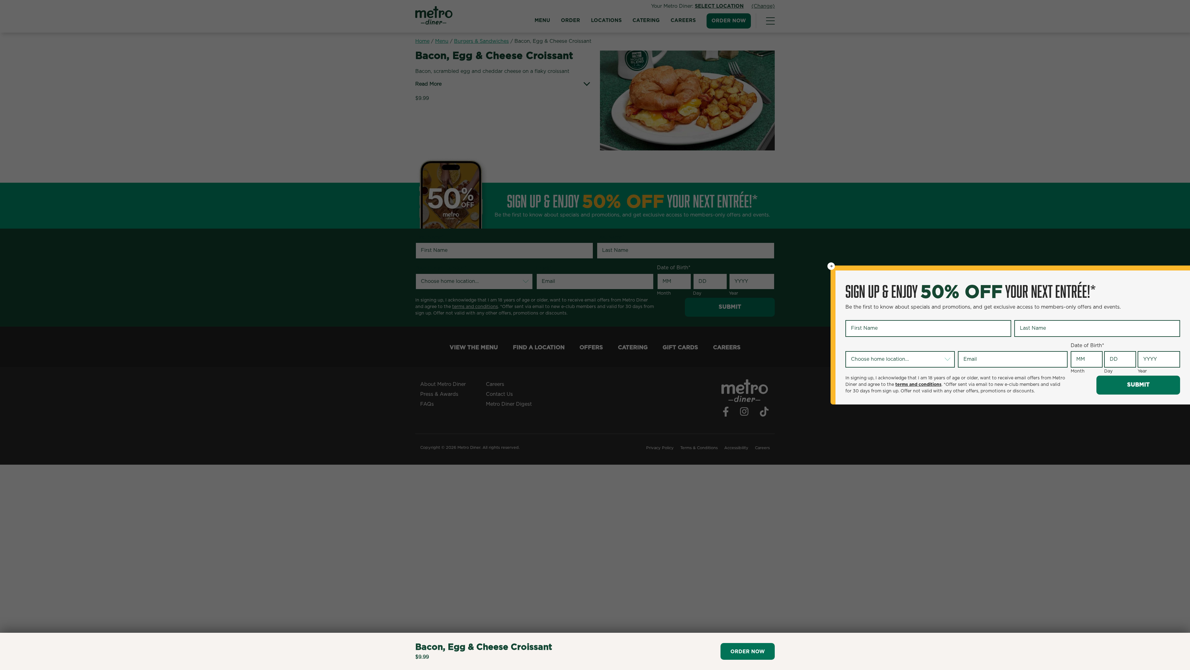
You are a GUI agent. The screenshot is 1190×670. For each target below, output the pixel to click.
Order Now (747, 651)
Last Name (1028, 315)
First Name (859, 315)
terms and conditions (918, 384)
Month (1078, 371)
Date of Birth (1087, 345)
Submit (1138, 385)
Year (1142, 371)
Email (965, 345)
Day (1108, 371)
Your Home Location (871, 345)
